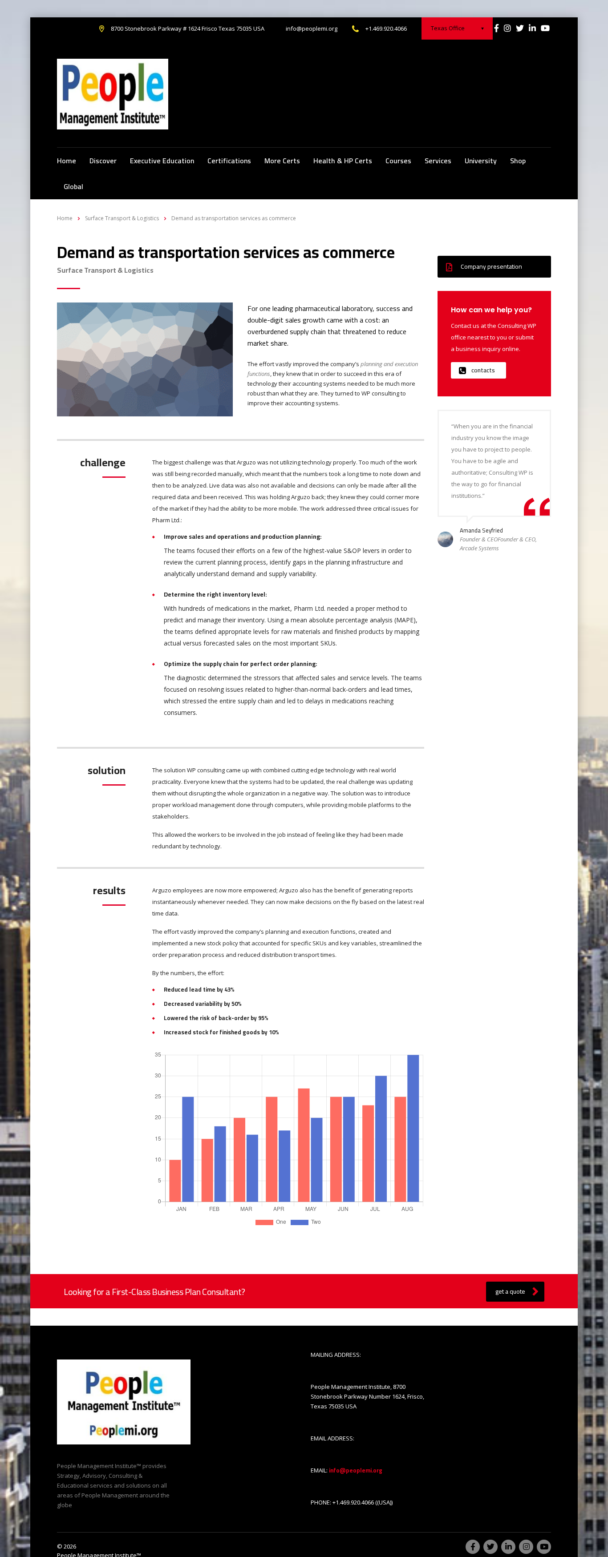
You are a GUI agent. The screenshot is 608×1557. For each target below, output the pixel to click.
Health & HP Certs (342, 160)
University (481, 160)
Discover (103, 160)
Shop (518, 160)
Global (73, 186)
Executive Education (162, 160)
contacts (483, 370)
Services (438, 160)
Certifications (229, 160)
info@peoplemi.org (311, 28)
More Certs (282, 160)
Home (66, 160)
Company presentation (491, 266)
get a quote (510, 1291)
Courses (398, 160)
